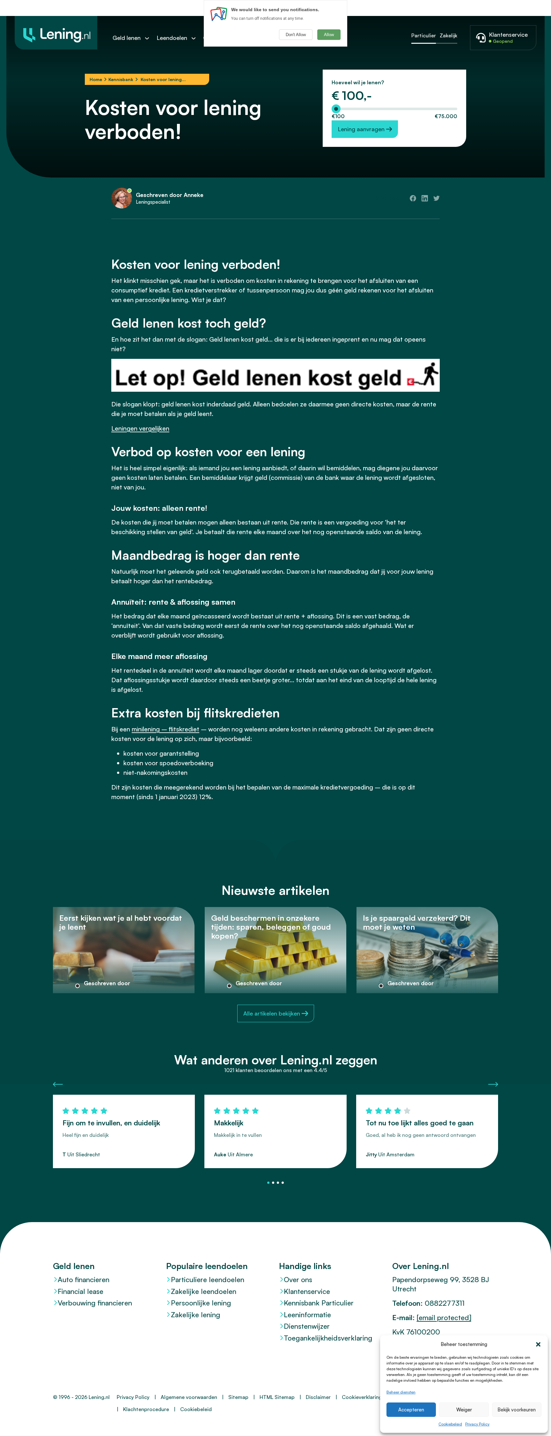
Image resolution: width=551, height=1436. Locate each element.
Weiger (464, 1410)
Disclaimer (318, 1397)
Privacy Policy (477, 1424)
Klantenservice (307, 1291)
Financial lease (80, 1291)
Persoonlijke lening (201, 1302)
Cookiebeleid (450, 1424)
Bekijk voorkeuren (516, 1410)
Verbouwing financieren (95, 1302)
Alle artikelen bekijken (271, 1013)
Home (96, 79)
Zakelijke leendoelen (203, 1291)
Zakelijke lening (195, 1314)
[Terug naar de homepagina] (56, 32)
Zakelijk (448, 35)
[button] (538, 1344)
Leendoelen (172, 37)
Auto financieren (83, 1279)
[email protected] (444, 1317)
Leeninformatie (307, 1314)
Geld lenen (127, 37)
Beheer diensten (400, 1392)
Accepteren (411, 1410)
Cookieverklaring (362, 1397)
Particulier (423, 35)
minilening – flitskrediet (165, 729)
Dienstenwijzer (307, 1326)
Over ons (298, 1279)
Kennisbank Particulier (319, 1302)
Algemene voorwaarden (189, 1397)
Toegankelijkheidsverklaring (328, 1338)
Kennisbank (120, 79)
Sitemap (238, 1397)
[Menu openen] (150, 38)
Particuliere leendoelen (207, 1279)
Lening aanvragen (361, 128)
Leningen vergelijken (140, 428)
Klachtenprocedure (146, 1409)
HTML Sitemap (277, 1397)
